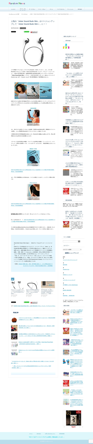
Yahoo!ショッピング (67, 274)
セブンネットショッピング (69, 280)
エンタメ (13, 9)
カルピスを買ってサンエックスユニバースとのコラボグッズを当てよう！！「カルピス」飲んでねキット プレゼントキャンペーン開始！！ (74, 143)
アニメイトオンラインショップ (70, 259)
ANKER (15, 305)
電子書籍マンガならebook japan (70, 284)
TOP (14, 14)
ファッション (70, 9)
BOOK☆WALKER (67, 290)
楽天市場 (65, 264)
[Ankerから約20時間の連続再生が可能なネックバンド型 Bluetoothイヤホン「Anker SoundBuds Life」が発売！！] (33, 285)
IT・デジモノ (32, 9)
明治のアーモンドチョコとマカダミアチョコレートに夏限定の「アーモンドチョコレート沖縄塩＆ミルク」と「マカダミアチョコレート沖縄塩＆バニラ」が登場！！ (76, 363)
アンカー (44, 305)
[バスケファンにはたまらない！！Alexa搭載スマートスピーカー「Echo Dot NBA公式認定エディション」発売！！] (14, 320)
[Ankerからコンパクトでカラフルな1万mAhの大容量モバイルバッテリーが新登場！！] (14, 352)
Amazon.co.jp (66, 269)
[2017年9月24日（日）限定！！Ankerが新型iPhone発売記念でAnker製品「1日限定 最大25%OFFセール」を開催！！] (48, 285)
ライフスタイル (60, 9)
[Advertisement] (73, 25)
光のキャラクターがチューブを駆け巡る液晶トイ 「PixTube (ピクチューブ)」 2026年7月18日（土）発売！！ (76, 321)
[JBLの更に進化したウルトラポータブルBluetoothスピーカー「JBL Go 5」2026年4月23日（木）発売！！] (14, 328)
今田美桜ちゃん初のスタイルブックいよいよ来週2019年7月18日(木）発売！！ (74, 121)
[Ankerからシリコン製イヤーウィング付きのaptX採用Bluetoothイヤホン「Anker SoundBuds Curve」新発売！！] (18, 285)
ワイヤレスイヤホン (50, 305)
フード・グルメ (41, 9)
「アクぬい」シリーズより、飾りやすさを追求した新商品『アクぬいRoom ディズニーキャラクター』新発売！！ (76, 392)
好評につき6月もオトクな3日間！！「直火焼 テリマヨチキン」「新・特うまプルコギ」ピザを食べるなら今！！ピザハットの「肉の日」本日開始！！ (74, 215)
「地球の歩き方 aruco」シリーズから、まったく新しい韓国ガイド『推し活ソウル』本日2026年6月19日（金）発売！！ (76, 342)
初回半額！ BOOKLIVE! (68, 295)
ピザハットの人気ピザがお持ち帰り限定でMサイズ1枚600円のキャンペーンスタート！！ (74, 183)
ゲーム (51, 9)
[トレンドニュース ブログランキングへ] (33, 32)
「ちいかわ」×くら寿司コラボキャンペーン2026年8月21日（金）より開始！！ (74, 75)
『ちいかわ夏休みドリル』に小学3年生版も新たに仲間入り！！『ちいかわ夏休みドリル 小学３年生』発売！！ (76, 352)
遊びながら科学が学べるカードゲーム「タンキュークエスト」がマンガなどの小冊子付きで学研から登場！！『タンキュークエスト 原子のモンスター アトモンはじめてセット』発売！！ (74, 98)
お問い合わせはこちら (50, 433)
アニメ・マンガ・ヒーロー (23, 9)
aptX (31, 305)
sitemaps (80, 9)
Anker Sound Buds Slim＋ (24, 305)
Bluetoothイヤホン (37, 305)
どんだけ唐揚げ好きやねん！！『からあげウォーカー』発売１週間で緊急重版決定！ (74, 164)
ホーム (30, 433)
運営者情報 (68, 200)
